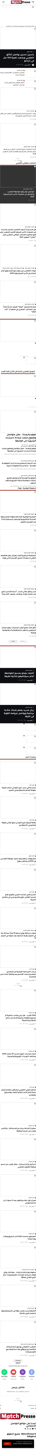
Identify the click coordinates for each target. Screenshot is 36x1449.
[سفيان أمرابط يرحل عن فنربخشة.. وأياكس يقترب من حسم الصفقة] (18, 1113)
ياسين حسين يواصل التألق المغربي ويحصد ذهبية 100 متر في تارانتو (19, 58)
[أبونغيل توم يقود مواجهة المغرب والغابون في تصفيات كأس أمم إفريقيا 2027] (18, 176)
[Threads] (28, 1428)
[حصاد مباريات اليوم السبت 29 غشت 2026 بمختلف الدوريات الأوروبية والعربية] (18, 1039)
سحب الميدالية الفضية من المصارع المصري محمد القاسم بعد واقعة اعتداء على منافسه (18, 974)
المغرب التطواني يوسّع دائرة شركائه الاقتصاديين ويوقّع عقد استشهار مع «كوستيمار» (20, 349)
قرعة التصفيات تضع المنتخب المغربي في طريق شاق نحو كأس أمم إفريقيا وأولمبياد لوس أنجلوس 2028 (19, 152)
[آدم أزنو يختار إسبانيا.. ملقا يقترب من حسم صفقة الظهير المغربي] (18, 1149)
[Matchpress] (21, 2)
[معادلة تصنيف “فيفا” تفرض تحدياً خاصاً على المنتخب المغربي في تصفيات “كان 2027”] (18, 292)
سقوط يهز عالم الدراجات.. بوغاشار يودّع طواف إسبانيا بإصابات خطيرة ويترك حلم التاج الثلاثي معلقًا (19, 1275)
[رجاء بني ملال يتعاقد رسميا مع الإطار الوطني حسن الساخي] (18, 386)
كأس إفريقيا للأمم (18, 268)
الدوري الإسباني (28, 670)
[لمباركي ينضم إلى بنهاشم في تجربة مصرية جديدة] (31, 73)
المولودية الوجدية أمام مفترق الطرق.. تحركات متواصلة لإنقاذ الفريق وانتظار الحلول (20, 480)
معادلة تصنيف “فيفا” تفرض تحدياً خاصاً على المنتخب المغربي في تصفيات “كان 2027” (19, 309)
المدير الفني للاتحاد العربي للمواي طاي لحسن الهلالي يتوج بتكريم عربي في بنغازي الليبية (19, 897)
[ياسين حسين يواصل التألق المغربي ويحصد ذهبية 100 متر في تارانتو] (18, 38)
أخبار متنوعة (31, 1012)
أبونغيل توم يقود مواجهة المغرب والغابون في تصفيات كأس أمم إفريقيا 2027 (18, 194)
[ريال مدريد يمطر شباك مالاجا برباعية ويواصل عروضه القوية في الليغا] (18, 694)
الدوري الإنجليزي (19, 723)
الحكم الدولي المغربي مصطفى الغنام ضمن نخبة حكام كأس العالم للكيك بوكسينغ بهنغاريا (18, 1092)
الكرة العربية (20, 70)
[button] (7, 1443)
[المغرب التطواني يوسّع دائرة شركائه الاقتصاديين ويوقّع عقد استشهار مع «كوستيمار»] (18, 330)
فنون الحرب (31, 785)
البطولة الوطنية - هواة (27, 488)
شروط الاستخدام (17, 1443)
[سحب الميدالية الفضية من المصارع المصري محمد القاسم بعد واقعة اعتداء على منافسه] (18, 956)
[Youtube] (13, 1374)
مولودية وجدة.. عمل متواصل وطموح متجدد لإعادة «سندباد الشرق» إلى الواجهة (20, 438)
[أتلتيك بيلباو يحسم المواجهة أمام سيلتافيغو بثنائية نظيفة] (18, 657)
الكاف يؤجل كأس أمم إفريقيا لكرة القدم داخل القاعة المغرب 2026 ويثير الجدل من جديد (19, 26)
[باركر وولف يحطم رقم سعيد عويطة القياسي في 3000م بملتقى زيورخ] (18, 843)
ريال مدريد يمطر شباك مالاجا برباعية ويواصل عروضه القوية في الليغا (19, 713)
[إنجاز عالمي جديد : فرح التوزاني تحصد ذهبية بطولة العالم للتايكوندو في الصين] (18, 772)
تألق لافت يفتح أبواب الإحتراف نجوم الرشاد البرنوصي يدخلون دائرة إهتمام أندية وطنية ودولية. (19, 630)
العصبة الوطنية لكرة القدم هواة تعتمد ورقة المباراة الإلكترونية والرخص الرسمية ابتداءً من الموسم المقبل (18, 519)
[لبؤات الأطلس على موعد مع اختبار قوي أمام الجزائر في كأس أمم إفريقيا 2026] (18, 255)
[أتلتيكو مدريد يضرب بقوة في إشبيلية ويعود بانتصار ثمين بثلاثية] (31, 739)
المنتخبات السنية (30, 111)
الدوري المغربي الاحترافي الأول (27, 343)
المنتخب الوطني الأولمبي (29, 146)
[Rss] (25, 1428)
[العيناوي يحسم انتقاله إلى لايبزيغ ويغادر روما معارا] (18, 1221)
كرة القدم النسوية (6, 268)
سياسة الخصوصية (27, 1443)
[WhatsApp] (4, 1374)
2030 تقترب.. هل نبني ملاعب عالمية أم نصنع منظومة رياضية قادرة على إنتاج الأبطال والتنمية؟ (20, 1018)
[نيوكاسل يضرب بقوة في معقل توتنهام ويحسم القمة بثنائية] (31, 751)
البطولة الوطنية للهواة (29, 514)
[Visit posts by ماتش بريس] (33, 65)
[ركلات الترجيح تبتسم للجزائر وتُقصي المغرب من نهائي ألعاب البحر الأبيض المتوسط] (18, 98)
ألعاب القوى (29, 51)
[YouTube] (32, 1428)
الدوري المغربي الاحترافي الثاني (27, 398)
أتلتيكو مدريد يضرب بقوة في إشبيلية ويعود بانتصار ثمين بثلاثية (13, 740)
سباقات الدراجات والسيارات (28, 1269)
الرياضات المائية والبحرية (28, 930)
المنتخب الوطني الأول (27, 189)
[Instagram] (22, 1374)
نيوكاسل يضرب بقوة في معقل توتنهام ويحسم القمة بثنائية (12, 752)
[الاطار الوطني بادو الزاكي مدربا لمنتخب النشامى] (31, 84)
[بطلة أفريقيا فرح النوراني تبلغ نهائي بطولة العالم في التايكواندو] (18, 807)
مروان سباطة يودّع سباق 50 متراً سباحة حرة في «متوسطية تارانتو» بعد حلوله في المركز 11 (18, 935)
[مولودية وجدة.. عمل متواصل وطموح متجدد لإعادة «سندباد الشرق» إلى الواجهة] (18, 421)
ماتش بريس (27, 65)
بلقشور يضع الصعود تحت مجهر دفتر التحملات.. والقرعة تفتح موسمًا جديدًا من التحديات (13, 362)
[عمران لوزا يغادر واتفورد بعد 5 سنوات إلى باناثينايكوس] (18, 1185)
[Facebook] (31, 1374)
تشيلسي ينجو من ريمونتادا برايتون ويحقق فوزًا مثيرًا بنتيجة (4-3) (13, 728)
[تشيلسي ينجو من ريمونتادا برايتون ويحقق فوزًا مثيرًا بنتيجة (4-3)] (31, 727)
